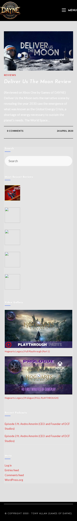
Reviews (10, 75)
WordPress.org (14, 479)
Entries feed (12, 470)
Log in (8, 465)
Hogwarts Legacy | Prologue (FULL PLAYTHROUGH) (32, 398)
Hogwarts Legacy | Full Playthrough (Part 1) (27, 351)
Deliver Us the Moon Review (37, 81)
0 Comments (15, 130)
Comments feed (14, 475)
